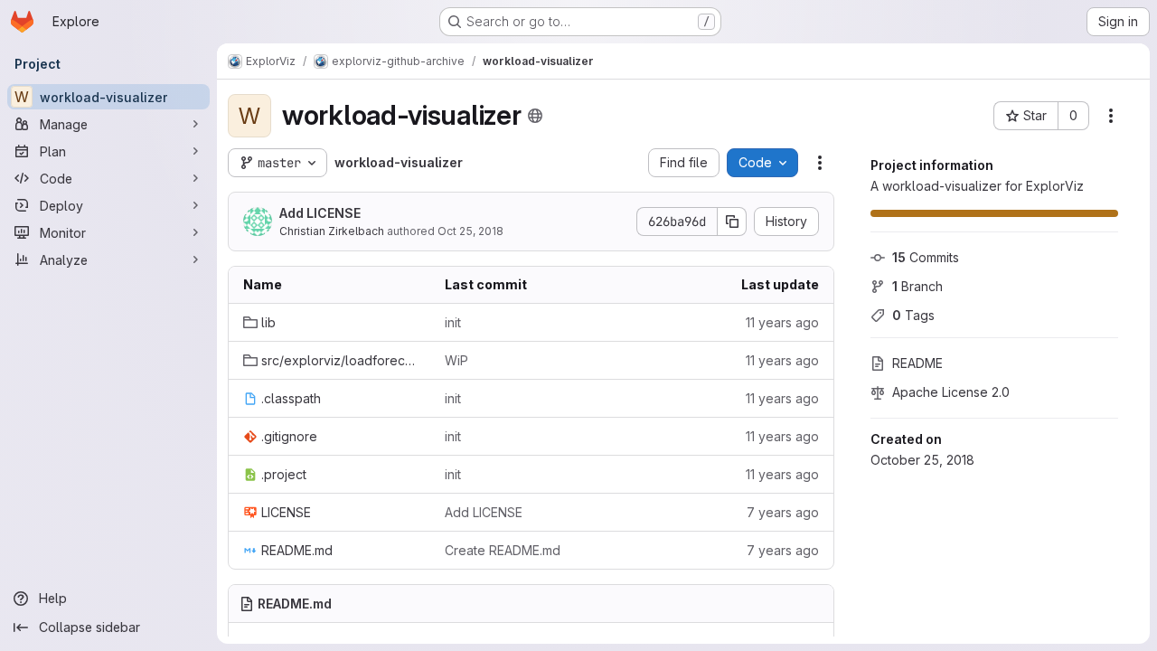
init (453, 322)
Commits (925, 257)
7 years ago (783, 512)
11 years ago (782, 322)
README (917, 363)
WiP (456, 360)
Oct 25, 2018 (470, 231)
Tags (913, 315)
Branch (917, 286)
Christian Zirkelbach (331, 231)
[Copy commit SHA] (732, 221)
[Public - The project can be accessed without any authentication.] (535, 115)
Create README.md (502, 550)
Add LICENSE (320, 213)
